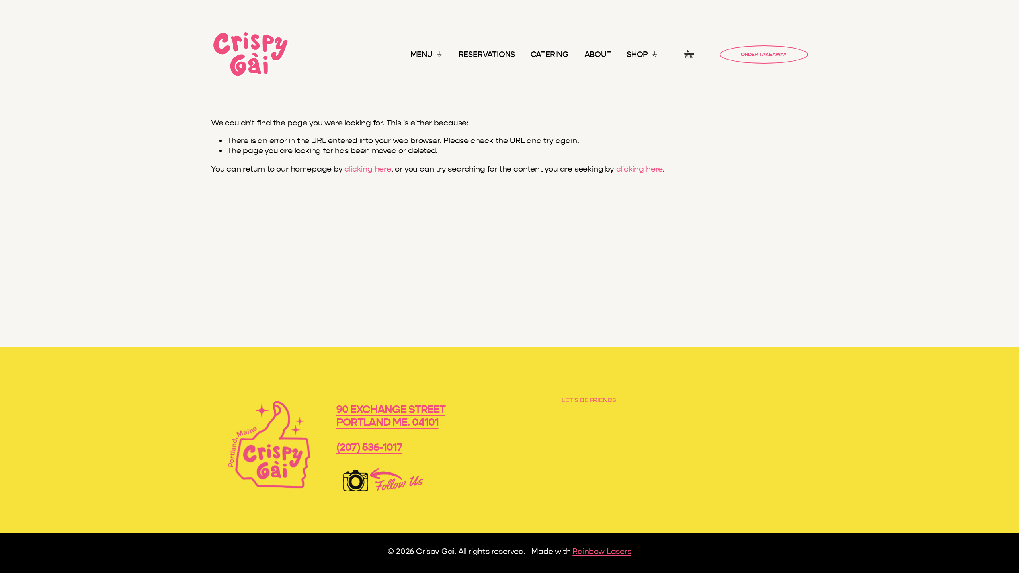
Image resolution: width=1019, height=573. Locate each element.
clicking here (367, 168)
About (597, 54)
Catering (550, 54)
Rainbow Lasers (601, 551)
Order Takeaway (764, 54)
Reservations (487, 54)
